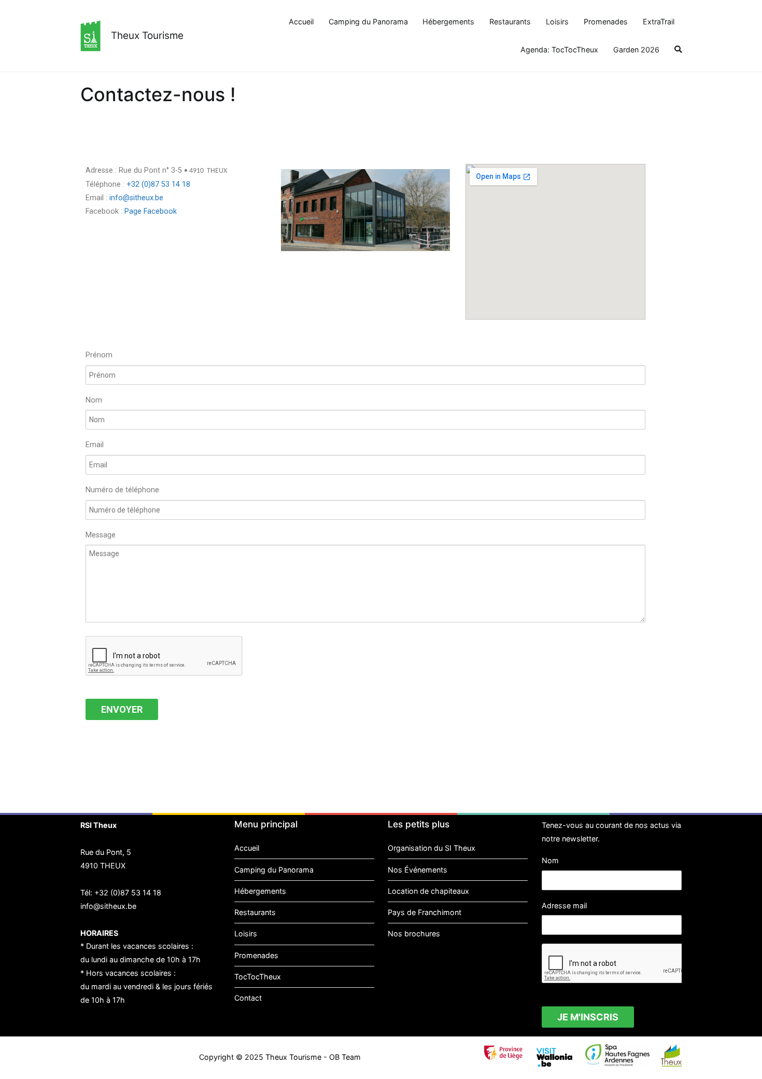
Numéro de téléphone (122, 490)
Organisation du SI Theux (431, 847)
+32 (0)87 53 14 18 (158, 184)
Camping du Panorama (368, 21)
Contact (248, 997)
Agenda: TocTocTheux (559, 49)
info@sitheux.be (136, 197)
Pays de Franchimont (424, 912)
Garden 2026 (636, 49)
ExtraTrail (658, 21)
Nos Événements (417, 869)
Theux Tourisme (147, 36)
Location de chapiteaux (428, 891)
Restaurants (510, 21)
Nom (94, 400)
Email (95, 444)
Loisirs (557, 21)
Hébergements (448, 21)
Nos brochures (414, 933)
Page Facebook (150, 211)
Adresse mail (564, 905)
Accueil (301, 21)
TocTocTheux (257, 976)
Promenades (606, 21)
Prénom (99, 355)
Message (101, 535)
